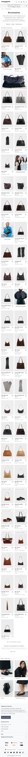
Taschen (8, 24)
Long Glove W (18, 261)
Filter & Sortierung (7, 28)
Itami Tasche (4, 417)
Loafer (2, 678)
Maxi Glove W (18, 68)
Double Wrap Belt (19, 504)
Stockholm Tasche (5, 193)
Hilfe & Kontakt (4, 726)
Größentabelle (4, 729)
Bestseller (18, 678)
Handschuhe (18, 24)
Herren (18, 6)
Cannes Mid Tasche (19, 372)
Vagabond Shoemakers (7, 737)
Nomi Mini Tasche (5, 327)
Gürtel (12, 24)
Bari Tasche (4, 171)
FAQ (2, 731)
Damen (14, 6)
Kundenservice (5, 722)
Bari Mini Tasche (18, 481)
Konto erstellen (6, 717)
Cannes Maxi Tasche (6, 106)
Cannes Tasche (4, 128)
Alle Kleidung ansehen (21, 306)
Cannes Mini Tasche (19, 238)
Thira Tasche (18, 526)
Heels (2, 698)
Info (2, 734)
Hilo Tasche (4, 284)
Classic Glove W (5, 150)
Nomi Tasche (4, 438)
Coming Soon (7, 239)
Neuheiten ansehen (20, 171)
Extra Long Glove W (5, 372)
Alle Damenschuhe (20, 698)
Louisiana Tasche (5, 46)
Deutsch (20, 749)
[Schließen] (26, 5)
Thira (10, 69)
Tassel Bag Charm (5, 614)
